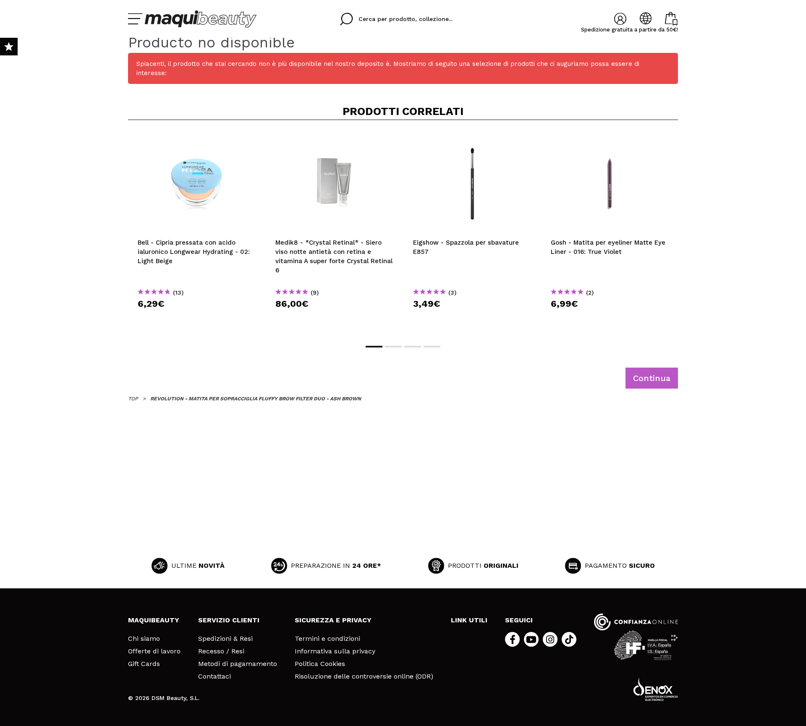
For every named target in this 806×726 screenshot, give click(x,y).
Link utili (469, 620)
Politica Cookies (320, 664)
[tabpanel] (197, 231)
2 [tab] (393, 346)
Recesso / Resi (221, 651)
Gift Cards (144, 664)
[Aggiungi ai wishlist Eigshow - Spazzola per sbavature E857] (472, 140)
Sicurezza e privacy (333, 620)
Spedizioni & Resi (225, 638)
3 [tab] (412, 346)
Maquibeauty (153, 620)
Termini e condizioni (327, 638)
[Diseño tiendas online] (655, 689)
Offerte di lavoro (154, 651)
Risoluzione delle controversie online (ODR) (364, 676)
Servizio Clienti (228, 620)
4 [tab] (432, 346)
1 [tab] (374, 346)
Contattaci (214, 676)
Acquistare (197, 318)
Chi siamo (144, 638)
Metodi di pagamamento (237, 664)
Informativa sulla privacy (335, 651)
